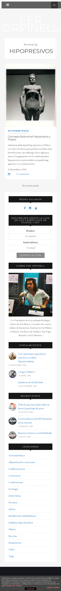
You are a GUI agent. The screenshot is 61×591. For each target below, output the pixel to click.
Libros (12, 509)
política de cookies (14, 586)
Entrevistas (15, 496)
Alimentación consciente (22, 462)
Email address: (30, 242)
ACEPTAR (30, 589)
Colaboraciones (17, 469)
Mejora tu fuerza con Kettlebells (35, 433)
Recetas (13, 536)
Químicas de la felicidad (30, 382)
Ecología (13, 489)
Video (12, 549)
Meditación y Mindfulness (22, 516)
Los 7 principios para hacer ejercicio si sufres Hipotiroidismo (32, 358)
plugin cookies (53, 587)
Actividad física (18, 131)
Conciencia (14, 475)
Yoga (11, 556)
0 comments (22, 174)
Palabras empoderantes (21, 522)
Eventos (13, 502)
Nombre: (30, 231)
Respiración (15, 543)
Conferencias (16, 482)
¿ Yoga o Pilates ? (27, 372)
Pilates (12, 529)
